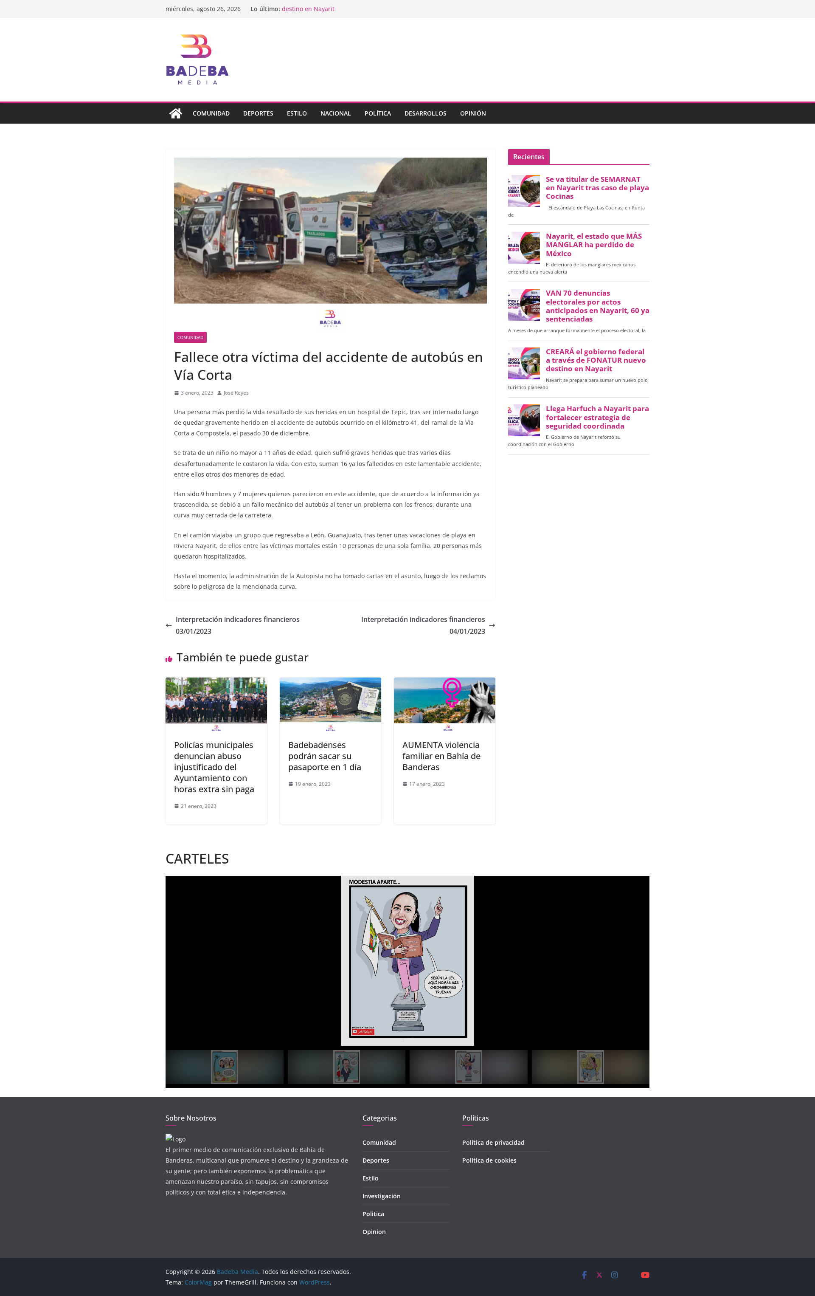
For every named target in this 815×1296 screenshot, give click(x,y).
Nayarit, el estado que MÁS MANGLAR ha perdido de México (594, 244)
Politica (373, 1214)
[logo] (175, 1139)
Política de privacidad (493, 1142)
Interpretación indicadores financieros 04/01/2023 (423, 625)
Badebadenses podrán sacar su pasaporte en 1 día (324, 756)
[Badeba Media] (176, 113)
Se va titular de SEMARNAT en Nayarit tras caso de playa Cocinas (597, 187)
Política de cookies (489, 1160)
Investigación (382, 1196)
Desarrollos (426, 113)
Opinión (473, 113)
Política (378, 113)
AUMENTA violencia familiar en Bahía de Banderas (441, 756)
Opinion (374, 1232)
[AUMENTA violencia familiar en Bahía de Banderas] (444, 683)
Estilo (297, 113)
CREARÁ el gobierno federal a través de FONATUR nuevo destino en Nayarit (596, 360)
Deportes (258, 113)
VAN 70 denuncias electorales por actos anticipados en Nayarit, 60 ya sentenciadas (597, 306)
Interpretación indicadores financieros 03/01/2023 (238, 625)
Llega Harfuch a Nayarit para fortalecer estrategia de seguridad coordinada (597, 417)
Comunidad (211, 113)
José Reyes (236, 392)
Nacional (335, 113)
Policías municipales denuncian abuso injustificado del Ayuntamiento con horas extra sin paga (214, 767)
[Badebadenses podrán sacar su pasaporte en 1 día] (330, 683)
